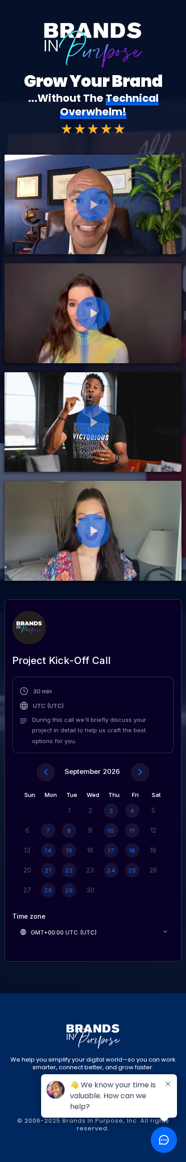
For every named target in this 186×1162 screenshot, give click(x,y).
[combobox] (93, 932)
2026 (111, 771)
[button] (93, 716)
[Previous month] (46, 772)
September (83, 771)
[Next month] (140, 772)
